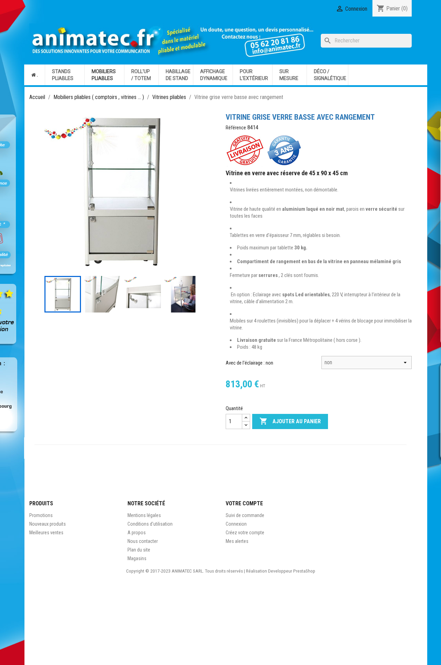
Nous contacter (142, 541)
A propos (136, 532)
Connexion (236, 524)
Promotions (41, 515)
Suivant (190, 191)
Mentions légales (144, 515)
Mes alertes (237, 541)
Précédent (55, 191)
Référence (236, 127)
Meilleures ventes (46, 532)
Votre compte (244, 503)
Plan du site (138, 550)
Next (193, 294)
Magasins (136, 558)
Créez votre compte (245, 532)
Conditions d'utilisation (150, 524)
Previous (51, 294)
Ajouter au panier (290, 421)
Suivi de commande (245, 515)
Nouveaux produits (47, 524)
